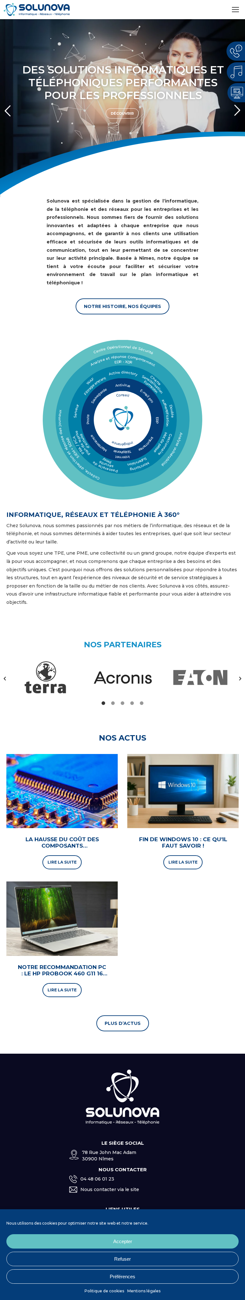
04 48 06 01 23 (97, 1179)
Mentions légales (143, 1290)
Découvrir (122, 108)
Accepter (122, 1241)
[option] (45, 678)
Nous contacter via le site (109, 1189)
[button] (5, 678)
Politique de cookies (104, 1290)
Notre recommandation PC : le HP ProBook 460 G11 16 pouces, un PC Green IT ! (62, 973)
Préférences (122, 1276)
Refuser (122, 1259)
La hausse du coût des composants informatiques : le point (62, 845)
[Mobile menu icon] (235, 9)
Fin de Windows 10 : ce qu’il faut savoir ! (183, 842)
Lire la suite (62, 862)
